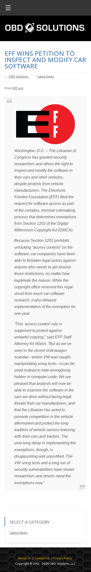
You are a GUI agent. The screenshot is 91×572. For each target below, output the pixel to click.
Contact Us (42, 558)
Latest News (45, 76)
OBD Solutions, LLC (63, 564)
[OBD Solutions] (45, 28)
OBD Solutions (18, 76)
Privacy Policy (62, 558)
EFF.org (18, 88)
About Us (24, 558)
